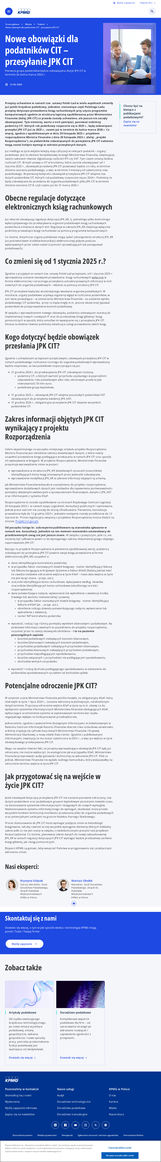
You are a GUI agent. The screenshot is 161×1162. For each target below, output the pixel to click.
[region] (80, 1151)
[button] (73, 903)
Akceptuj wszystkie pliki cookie (120, 1155)
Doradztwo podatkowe (75, 1012)
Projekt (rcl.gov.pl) (26, 521)
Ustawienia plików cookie (119, 1147)
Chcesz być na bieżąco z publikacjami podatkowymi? (133, 111)
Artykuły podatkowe (22, 1012)
